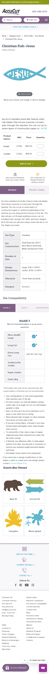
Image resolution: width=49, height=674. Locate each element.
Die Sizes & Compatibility (36, 604)
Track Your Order (9, 646)
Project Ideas (36, 190)
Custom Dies (31, 610)
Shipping (5, 643)
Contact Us (6, 628)
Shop (4, 36)
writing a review (37, 182)
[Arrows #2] (35, 485)
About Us (30, 628)
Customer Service (9, 601)
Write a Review (9, 50)
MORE (44, 128)
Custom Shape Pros (18, 463)
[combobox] (13, 20)
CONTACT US (24, 575)
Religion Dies (15, 36)
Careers (29, 640)
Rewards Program (33, 631)
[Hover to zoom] (24, 74)
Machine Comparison (34, 601)
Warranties (6, 649)
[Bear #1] (13, 485)
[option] (4, 35)
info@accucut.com (9, 610)
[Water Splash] (35, 518)
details (12, 190)
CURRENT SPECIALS (25, 565)
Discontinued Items (34, 622)
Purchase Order (32, 616)
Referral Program (33, 634)
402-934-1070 (7, 607)
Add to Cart (25, 164)
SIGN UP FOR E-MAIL (24, 554)
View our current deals (24, 27)
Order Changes (8, 634)
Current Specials (33, 607)
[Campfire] (13, 518)
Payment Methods (9, 637)
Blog (28, 613)
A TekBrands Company (35, 637)
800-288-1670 (39, 12)
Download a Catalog (34, 619)
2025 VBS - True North (34, 36)
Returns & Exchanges (10, 640)
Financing (5, 631)
